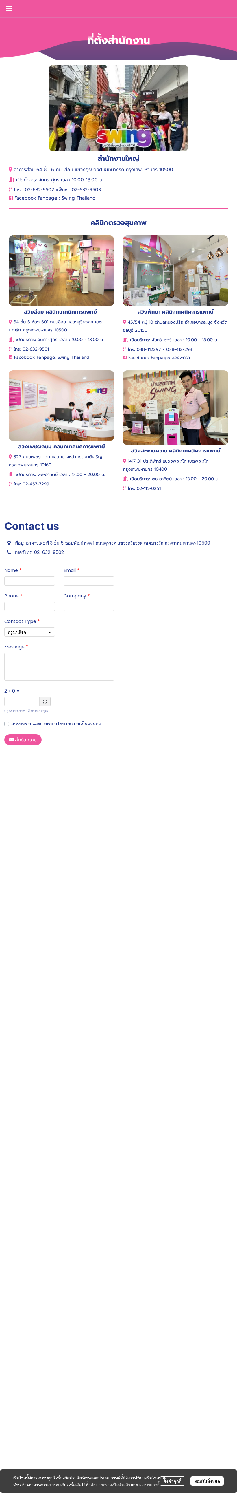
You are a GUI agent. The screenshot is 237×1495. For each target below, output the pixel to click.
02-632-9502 (49, 552)
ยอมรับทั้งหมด (207, 1481)
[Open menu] (8, 9)
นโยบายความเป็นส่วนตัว (77, 723)
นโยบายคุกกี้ (149, 1484)
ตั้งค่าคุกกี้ (172, 1481)
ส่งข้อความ (26, 739)
